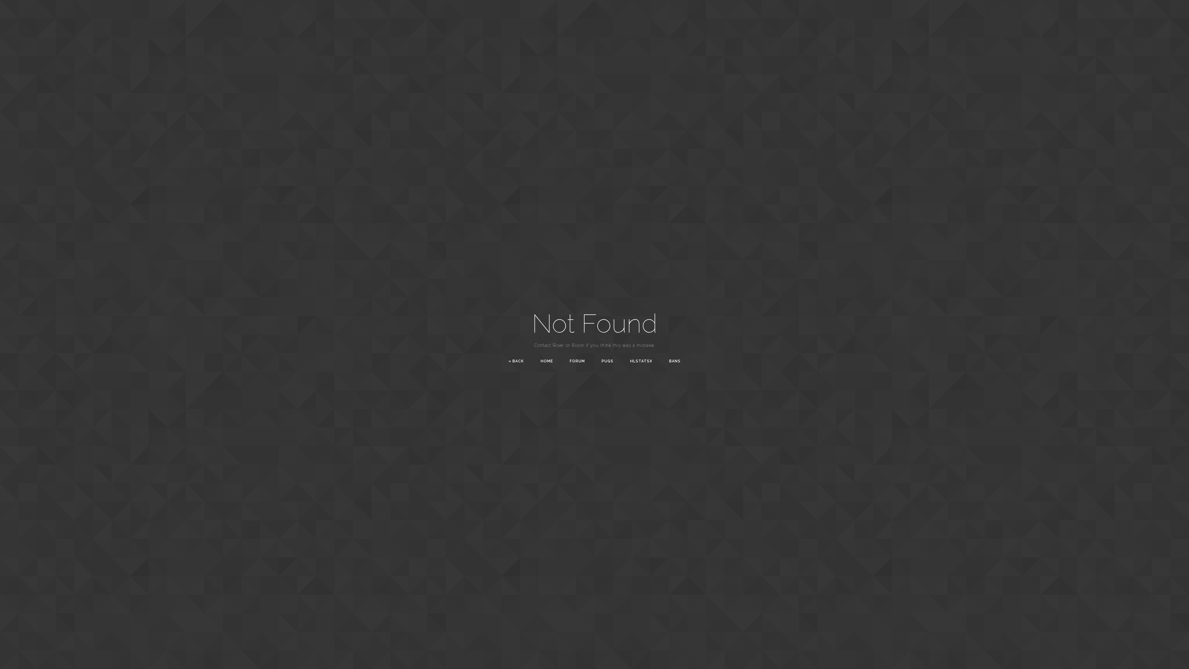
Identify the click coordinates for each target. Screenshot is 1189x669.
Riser (558, 345)
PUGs (607, 361)
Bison (578, 345)
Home (547, 361)
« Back (516, 361)
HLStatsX (641, 361)
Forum (577, 361)
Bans (675, 361)
